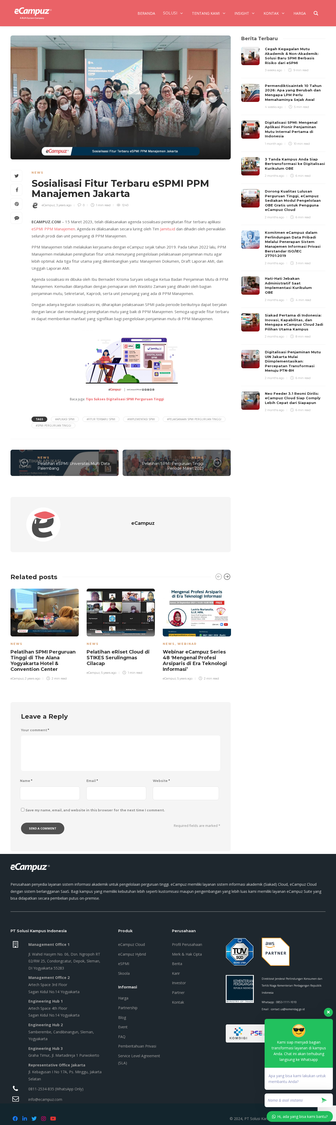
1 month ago (273, 144)
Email (92, 781)
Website (161, 781)
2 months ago (274, 176)
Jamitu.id (167, 228)
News (38, 172)
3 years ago (63, 205)
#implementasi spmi (141, 419)
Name (26, 781)
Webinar (187, 644)
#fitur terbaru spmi (101, 419)
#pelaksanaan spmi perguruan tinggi (194, 419)
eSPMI (37, 228)
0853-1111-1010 (286, 1002)
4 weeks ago (273, 107)
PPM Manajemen (59, 228)
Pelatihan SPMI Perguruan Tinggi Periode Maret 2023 (173, 466)
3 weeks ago (273, 70)
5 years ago (108, 673)
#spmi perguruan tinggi (53, 425)
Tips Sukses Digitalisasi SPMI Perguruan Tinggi (125, 399)
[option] (45, 634)
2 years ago (32, 678)
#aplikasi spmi (65, 419)
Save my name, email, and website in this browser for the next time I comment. (95, 810)
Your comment (35, 730)
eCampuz (48, 205)
